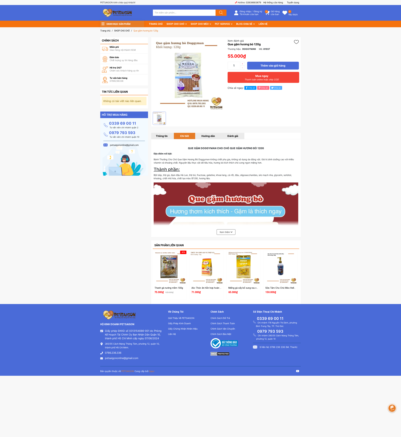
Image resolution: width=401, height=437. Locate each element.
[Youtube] (297, 371)
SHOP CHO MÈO (200, 24)
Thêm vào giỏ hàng (272, 65)
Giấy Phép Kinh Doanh (179, 323)
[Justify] (220, 13)
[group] (188, 74)
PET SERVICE (222, 24)
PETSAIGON (127, 371)
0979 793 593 (122, 132)
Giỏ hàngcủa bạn (275, 13)
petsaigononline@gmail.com (121, 358)
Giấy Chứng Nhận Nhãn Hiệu (183, 328)
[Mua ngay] (169, 271)
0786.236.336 (113, 352)
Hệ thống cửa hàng (273, 2)
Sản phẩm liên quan (169, 245)
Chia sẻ (251, 88)
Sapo (151, 371)
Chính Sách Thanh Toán (223, 323)
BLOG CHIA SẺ (244, 24)
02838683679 (253, 2)
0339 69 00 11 (122, 123)
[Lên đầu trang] (396, 423)
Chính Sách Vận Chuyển (223, 328)
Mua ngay (262, 77)
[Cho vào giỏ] (169, 257)
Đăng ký (258, 11)
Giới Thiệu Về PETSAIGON (181, 318)
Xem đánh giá (236, 40)
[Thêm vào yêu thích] (297, 42)
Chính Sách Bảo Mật (221, 334)
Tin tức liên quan (115, 91)
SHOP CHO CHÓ (175, 24)
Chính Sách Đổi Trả (220, 318)
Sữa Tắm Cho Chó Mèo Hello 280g (283, 287)
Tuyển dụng (293, 2)
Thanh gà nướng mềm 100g (168, 287)
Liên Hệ (172, 334)
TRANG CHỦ (156, 24)
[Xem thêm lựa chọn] (206, 264)
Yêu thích (293, 14)
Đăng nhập (245, 11)
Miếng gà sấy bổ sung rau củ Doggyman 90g (251, 287)
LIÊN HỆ (263, 24)
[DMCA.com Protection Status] (220, 353)
